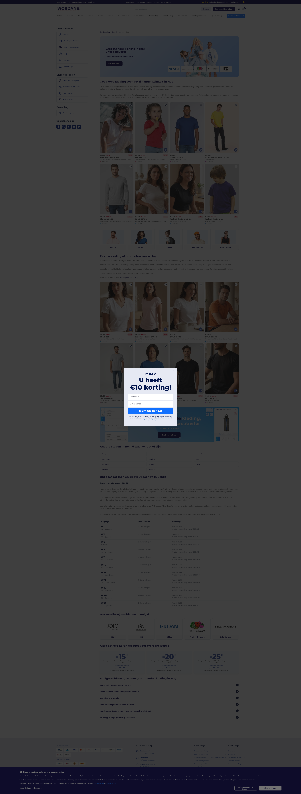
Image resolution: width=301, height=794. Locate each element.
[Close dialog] (174, 371)
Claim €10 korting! (150, 411)
